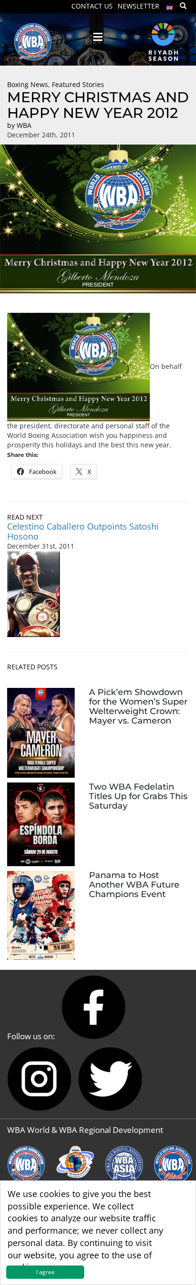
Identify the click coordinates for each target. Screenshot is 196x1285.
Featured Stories (78, 84)
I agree (45, 1272)
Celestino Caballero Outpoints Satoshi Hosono (83, 531)
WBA (24, 125)
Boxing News (27, 84)
